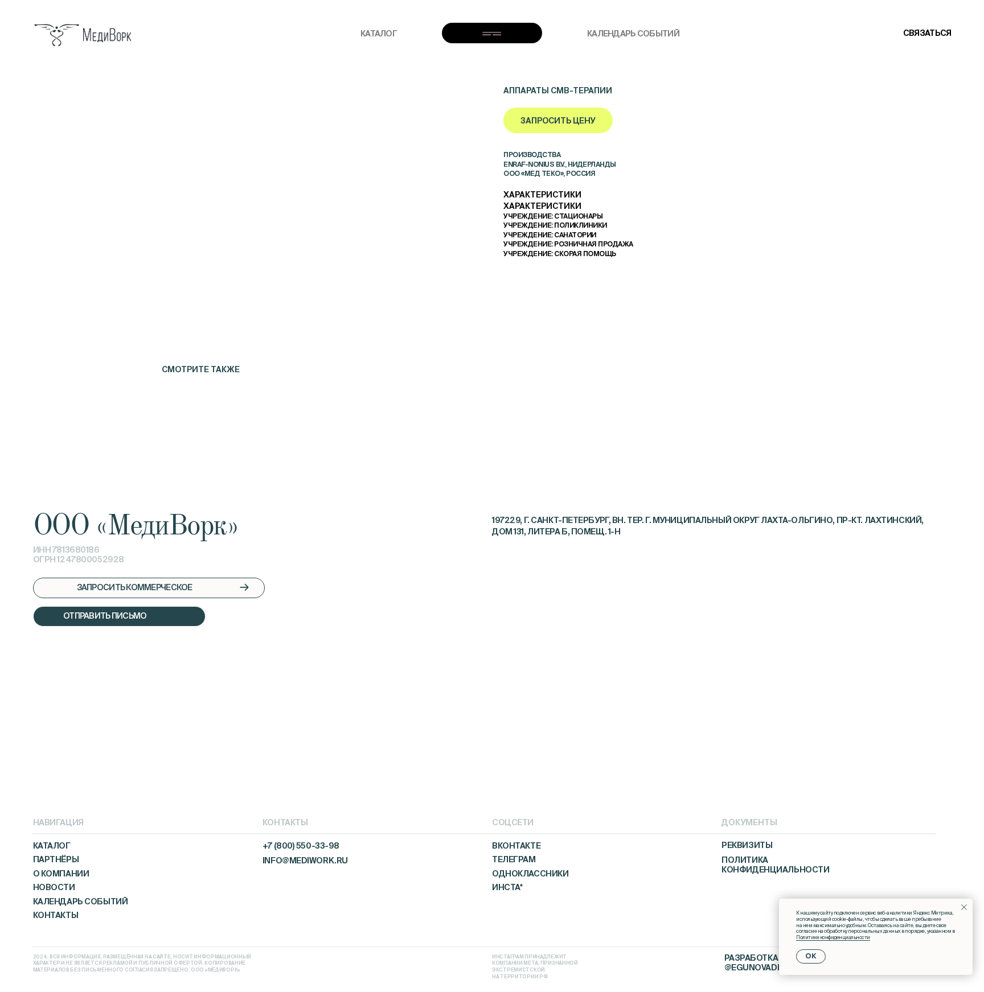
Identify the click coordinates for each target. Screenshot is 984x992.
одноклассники (530, 873)
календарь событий (633, 33)
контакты (56, 915)
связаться (927, 33)
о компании (61, 873)
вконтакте (516, 845)
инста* (507, 887)
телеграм (514, 859)
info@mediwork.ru (305, 860)
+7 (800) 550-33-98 (301, 845)
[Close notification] (964, 907)
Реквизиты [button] (746, 845)
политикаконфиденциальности (775, 864)
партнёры (56, 859)
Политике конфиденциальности (833, 937)
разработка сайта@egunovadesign (765, 962)
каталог (378, 33)
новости (54, 887)
